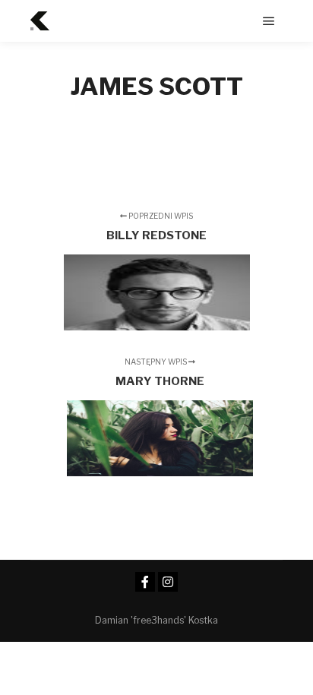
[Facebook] (145, 582)
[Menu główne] (269, 21)
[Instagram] (168, 582)
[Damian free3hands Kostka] (39, 21)
